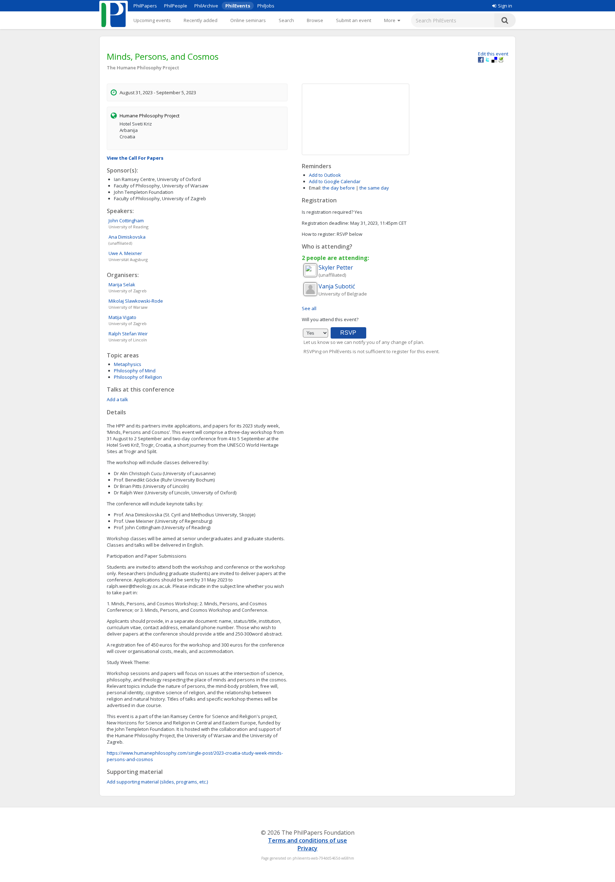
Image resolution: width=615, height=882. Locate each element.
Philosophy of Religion (138, 377)
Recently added (200, 20)
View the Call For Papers (135, 158)
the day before (338, 188)
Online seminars (248, 20)
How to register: (319, 234)
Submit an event (353, 20)
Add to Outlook (325, 175)
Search (286, 20)
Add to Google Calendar (335, 181)
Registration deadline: (325, 223)
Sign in (505, 5)
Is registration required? (327, 212)
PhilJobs (265, 5)
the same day (374, 188)
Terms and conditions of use (307, 840)
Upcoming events (152, 20)
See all (309, 308)
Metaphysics (127, 364)
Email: (315, 188)
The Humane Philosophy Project (143, 67)
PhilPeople (175, 5)
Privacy (307, 848)
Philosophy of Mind (135, 370)
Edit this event (493, 54)
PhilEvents (237, 5)
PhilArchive (206, 5)
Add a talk (117, 399)
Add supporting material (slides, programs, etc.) (157, 782)
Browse (315, 20)
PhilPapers (145, 5)
